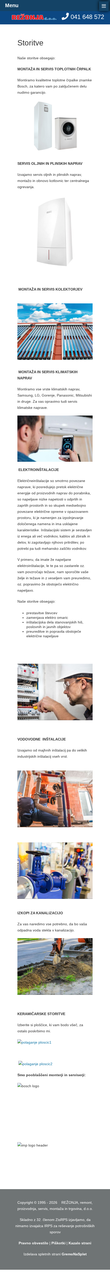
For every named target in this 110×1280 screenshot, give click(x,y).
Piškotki (58, 1243)
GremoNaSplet (74, 1254)
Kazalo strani (80, 1243)
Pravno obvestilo (33, 1243)
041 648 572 (87, 16)
